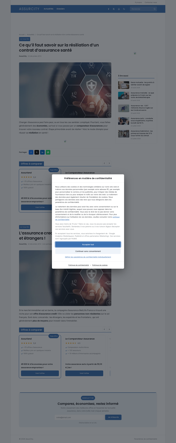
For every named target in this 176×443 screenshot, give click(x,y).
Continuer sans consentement (88, 251)
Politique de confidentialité (78, 265)
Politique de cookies (100, 265)
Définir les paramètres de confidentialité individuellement (88, 257)
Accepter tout (88, 244)
